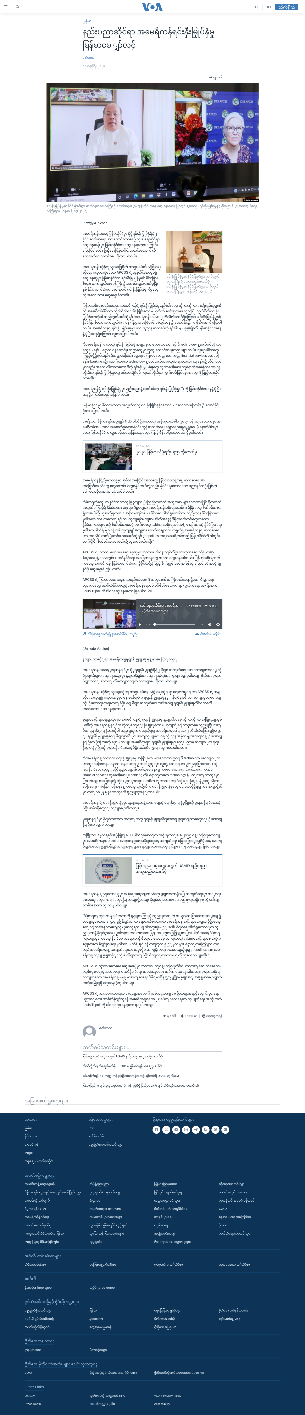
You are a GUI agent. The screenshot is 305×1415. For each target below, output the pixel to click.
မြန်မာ (87, 21)
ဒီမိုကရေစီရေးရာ (35, 1208)
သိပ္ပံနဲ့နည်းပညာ (99, 1184)
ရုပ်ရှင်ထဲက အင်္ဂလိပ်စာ (168, 1264)
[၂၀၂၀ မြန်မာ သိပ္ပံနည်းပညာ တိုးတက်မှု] (108, 456)
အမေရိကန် (32, 1144)
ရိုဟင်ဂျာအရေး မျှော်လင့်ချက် (172, 1241)
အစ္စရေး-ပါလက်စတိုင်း (39, 1161)
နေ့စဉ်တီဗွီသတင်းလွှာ (38, 1310)
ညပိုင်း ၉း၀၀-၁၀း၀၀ (102, 1287)
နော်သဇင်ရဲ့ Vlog (229, 1318)
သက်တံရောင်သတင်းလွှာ (234, 1233)
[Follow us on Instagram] (186, 1130)
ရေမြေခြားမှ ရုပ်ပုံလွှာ (167, 1310)
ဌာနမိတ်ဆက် (33, 1350)
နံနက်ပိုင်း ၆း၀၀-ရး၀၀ (38, 1287)
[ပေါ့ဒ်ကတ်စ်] (215, 1130)
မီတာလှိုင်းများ (98, 1350)
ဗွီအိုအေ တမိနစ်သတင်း (233, 1310)
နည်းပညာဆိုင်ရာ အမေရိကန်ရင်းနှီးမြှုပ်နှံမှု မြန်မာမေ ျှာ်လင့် (182, 605)
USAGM (30, 1395)
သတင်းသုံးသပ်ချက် (37, 1200)
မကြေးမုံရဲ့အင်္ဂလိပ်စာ (102, 1264)
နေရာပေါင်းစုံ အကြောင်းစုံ (235, 1217)
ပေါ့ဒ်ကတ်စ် (96, 1136)
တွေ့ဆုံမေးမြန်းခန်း (100, 1327)
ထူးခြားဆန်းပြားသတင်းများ (106, 1233)
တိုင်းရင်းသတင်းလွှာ (231, 1184)
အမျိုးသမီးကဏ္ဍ (164, 1233)
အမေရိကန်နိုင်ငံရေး (37, 1217)
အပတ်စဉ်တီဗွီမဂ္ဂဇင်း (38, 1327)
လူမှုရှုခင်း (95, 1241)
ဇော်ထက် (88, 57)
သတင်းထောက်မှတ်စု (38, 1225)
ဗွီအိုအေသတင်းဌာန (156, 611)
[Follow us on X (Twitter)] (166, 1130)
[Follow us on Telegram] (196, 1130)
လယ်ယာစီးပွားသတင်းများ (105, 1217)
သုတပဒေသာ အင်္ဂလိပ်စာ (234, 1264)
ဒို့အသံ (223, 1225)
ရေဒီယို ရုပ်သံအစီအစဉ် (39, 1318)
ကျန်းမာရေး (161, 1225)
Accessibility (162, 1404)
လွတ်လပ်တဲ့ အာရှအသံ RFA (107, 1395)
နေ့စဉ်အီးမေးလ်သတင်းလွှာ (105, 1144)
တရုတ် (29, 1152)
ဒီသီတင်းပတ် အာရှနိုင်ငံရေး (171, 1208)
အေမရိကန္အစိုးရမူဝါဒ (102, 1404)
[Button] (215, 77)
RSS (91, 1128)
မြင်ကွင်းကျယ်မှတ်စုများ (169, 1192)
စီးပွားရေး (95, 1200)
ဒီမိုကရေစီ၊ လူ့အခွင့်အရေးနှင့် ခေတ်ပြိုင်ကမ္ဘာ (53, 1192)
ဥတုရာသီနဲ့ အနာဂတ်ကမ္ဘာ (105, 1192)
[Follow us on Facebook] (156, 1130)
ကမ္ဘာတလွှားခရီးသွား (167, 1200)
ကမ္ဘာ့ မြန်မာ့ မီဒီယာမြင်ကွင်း (42, 1241)
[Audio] (256, 7)
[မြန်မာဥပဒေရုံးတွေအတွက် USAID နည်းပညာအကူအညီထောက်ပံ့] (108, 870)
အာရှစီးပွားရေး (163, 1217)
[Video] (269, 7)
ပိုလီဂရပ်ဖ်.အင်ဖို (164, 1318)
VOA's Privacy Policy (167, 1395)
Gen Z (223, 1208)
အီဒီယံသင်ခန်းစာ (35, 1264)
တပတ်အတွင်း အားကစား (105, 1208)
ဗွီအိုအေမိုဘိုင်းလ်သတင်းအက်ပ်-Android (179, 1373)
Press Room (33, 1404)
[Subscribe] (225, 1130)
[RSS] (206, 1130)
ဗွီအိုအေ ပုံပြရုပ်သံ (165, 1327)
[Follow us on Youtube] (176, 1130)
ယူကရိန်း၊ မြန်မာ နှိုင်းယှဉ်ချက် (108, 1225)
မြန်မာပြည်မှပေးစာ (165, 1184)
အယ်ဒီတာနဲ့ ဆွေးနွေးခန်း (40, 1184)
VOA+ (28, 1373)
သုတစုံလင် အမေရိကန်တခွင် (236, 1200)
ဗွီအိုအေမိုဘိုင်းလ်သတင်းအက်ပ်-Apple (113, 1373)
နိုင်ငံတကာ (31, 1136)
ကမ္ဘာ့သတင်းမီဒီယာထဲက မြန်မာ (44, 1233)
